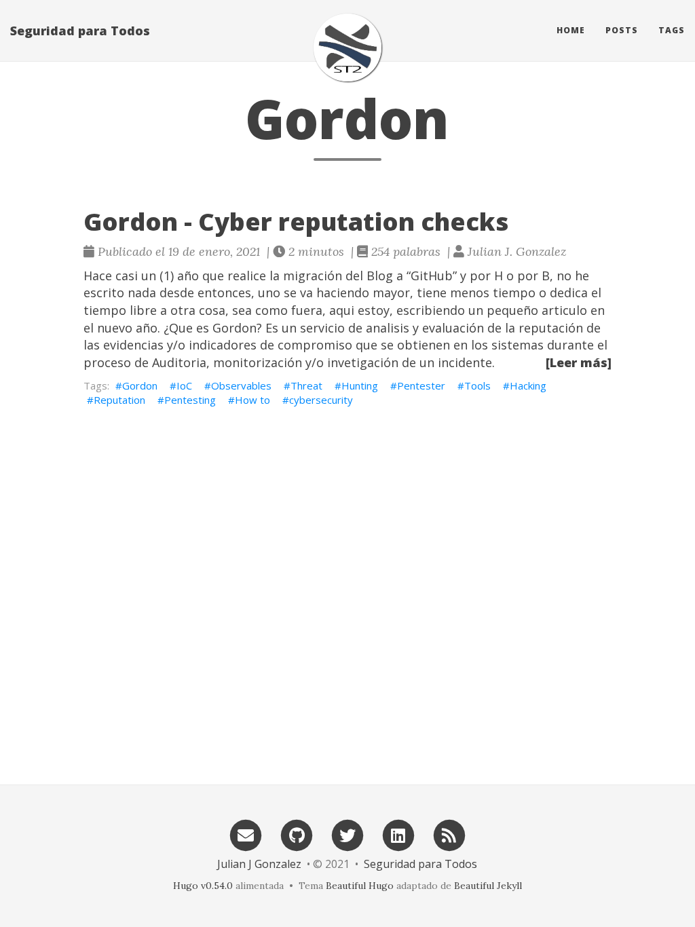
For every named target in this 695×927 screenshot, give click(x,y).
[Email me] (245, 834)
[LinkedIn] (398, 834)
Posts (621, 30)
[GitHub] (296, 834)
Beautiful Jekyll (488, 885)
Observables (241, 385)
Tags (671, 30)
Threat (306, 385)
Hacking (528, 385)
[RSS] (449, 834)
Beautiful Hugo (360, 885)
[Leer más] (579, 362)
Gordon (139, 385)
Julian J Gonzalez (259, 863)
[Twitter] (347, 834)
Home (571, 30)
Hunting (359, 385)
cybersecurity (321, 399)
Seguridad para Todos (80, 30)
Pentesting (190, 399)
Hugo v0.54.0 (203, 885)
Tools (477, 385)
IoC (184, 385)
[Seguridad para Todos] (347, 47)
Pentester (421, 385)
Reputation (119, 399)
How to (252, 399)
